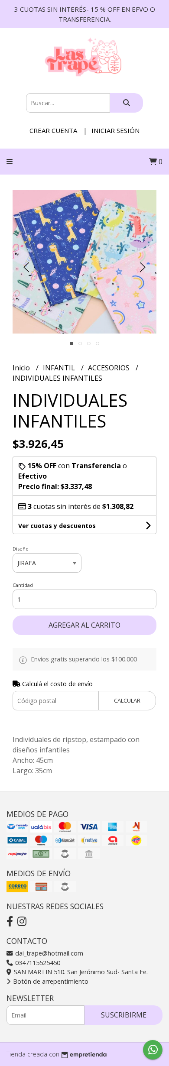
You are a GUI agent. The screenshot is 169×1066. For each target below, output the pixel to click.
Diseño (21, 548)
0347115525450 (36, 963)
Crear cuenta (53, 130)
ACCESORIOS (109, 368)
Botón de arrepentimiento (49, 981)
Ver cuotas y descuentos (57, 526)
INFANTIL (60, 368)
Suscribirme (123, 1015)
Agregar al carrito (84, 625)
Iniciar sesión (115, 130)
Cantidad (23, 585)
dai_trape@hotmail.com (48, 953)
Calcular (127, 700)
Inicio (22, 368)
